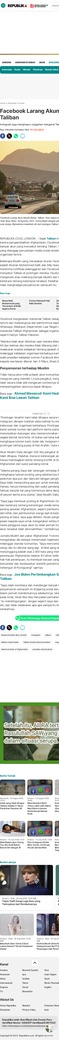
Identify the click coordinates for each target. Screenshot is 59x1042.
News (3, 978)
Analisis (26, 978)
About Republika (8, 1005)
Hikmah (26, 69)
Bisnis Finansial (51, 983)
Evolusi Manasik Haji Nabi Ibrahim (39, 302)
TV (1, 991)
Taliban (51, 238)
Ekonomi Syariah (25, 62)
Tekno (25, 983)
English (47, 987)
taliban (48, 635)
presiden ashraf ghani (42, 649)
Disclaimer (5, 1009)
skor (42, 62)
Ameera (4, 970)
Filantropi (38, 69)
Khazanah (12, 103)
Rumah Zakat (51, 69)
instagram (35, 635)
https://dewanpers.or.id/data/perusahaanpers (24, 1026)
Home (2, 103)
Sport (47, 978)
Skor (46, 970)
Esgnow (4, 987)
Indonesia (7, 69)
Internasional (6, 983)
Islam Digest (50, 974)
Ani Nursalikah (37, 129)
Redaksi (26, 1005)
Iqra (24, 974)
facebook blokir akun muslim (13, 635)
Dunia (17, 69)
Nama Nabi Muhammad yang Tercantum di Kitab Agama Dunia (11, 304)
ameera (6, 62)
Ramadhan (27, 991)
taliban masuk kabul (10, 642)
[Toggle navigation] (3, 5)
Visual (25, 987)
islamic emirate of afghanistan (14, 649)
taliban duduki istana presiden (36, 642)
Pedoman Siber (51, 1005)
